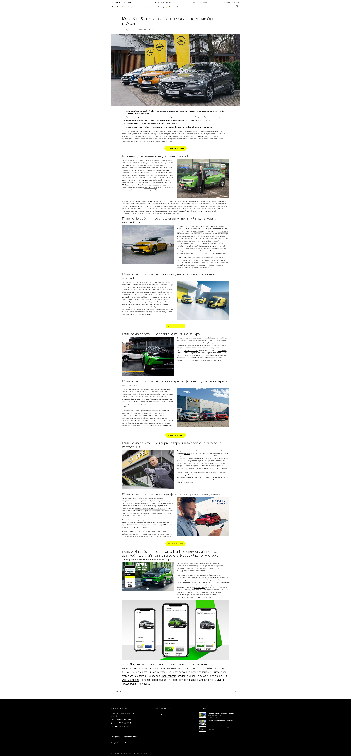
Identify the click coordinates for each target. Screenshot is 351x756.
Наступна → (235, 692)
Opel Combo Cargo (150, 187)
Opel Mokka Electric (191, 350)
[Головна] (113, 7)
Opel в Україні (127, 163)
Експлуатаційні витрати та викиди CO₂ (125, 737)
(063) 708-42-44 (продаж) (199, 2)
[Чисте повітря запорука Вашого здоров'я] (202, 729)
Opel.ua (127, 743)
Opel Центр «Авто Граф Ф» (121, 2)
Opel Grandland (205, 234)
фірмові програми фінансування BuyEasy (150, 508)
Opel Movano (159, 190)
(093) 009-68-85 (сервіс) (232, 2)
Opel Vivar (168, 290)
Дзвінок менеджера (175, 326)
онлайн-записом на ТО (203, 597)
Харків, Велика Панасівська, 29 (165, 2)
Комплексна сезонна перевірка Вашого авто (220, 720)
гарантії (187, 453)
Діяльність (151, 30)
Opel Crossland (165, 182)
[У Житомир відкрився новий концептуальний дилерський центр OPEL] (202, 715)
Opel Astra (198, 231)
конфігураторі (199, 587)
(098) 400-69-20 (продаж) (121, 723)
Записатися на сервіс (175, 435)
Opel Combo (218, 239)
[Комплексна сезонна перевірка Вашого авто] (202, 722)
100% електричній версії (210, 236)
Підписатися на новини (175, 148)
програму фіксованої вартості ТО (189, 466)
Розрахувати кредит (175, 544)
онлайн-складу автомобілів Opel (204, 577)
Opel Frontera (168, 676)
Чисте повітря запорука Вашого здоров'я (219, 727)
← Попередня (116, 692)
